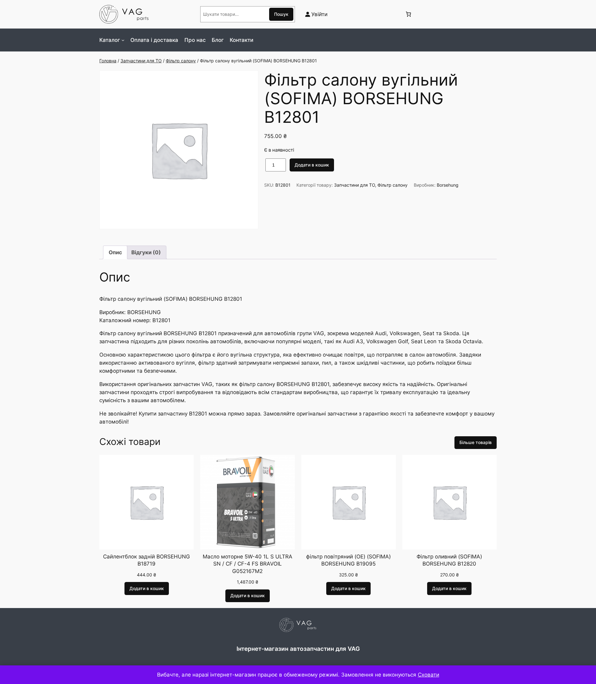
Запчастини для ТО (141, 60)
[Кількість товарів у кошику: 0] (408, 14)
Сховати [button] (428, 675)
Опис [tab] (115, 252)
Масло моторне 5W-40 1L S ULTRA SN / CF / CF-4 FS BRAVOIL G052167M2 (247, 563)
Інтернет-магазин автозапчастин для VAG (298, 648)
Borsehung (447, 185)
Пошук (281, 14)
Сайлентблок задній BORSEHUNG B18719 (146, 560)
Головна (107, 60)
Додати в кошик (312, 164)
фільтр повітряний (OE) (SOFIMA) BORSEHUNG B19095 (348, 560)
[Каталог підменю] (122, 40)
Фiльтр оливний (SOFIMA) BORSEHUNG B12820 (449, 560)
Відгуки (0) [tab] (146, 252)
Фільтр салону (181, 60)
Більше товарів (475, 442)
